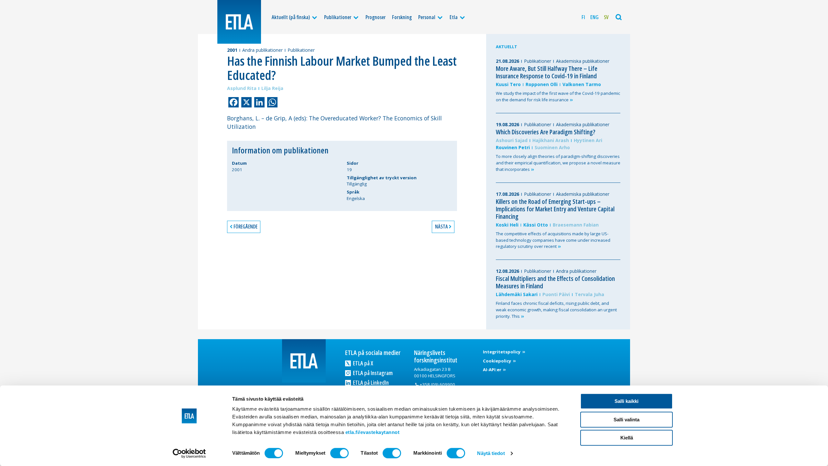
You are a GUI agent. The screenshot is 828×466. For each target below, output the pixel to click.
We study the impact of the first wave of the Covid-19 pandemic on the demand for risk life (558, 96)
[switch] (339, 453)
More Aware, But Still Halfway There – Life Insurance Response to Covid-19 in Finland (546, 72)
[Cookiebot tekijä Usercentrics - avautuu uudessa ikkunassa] (189, 453)
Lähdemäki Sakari (517, 294)
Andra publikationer (262, 50)
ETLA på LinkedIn (370, 382)
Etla (454, 17)
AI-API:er (492, 369)
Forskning (402, 17)
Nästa (441, 226)
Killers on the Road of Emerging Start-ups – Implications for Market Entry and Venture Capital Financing (555, 209)
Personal (426, 17)
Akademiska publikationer (582, 61)
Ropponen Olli (542, 84)
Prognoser (375, 17)
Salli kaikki (626, 401)
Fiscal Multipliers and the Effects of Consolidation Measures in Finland (555, 282)
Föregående (245, 226)
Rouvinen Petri (513, 147)
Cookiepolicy (497, 361)
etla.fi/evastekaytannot (372, 432)
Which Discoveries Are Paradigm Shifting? (545, 132)
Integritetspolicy (502, 352)
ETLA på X (362, 363)
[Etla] (239, 22)
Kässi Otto (535, 225)
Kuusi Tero (508, 84)
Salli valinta (626, 419)
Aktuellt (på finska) (291, 17)
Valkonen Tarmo (581, 84)
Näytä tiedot (491, 453)
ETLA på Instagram (372, 373)
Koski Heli (507, 225)
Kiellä (626, 437)
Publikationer (337, 17)
